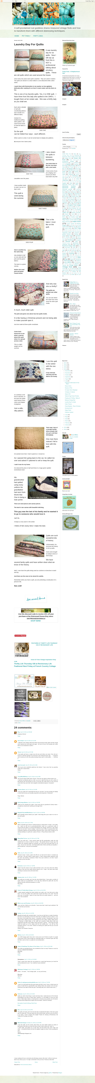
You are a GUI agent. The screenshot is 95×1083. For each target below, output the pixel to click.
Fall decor (66, 196)
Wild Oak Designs (22, 1022)
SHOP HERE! (36, 621)
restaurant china (66, 244)
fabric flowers (78, 195)
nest (72, 229)
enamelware (76, 193)
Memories (71, 225)
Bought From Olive (74, 293)
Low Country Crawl (73, 216)
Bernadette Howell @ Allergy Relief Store (27, 1003)
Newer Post (17, 1062)
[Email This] (34, 721)
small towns (74, 250)
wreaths (73, 274)
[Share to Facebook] (38, 721)
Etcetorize (20, 865)
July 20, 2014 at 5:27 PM (33, 838)
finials (65, 199)
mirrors (79, 226)
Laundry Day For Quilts (70, 402)
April (66, 418)
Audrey (19, 913)
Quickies (67, 241)
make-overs (77, 221)
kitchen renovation (76, 212)
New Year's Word (78, 229)
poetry (74, 237)
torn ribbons (68, 262)
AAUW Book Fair (66, 153)
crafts (70, 183)
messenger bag (77, 225)
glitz (80, 203)
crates (76, 183)
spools (72, 251)
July (66, 380)
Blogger (60, 1072)
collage (77, 178)
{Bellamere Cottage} (23, 969)
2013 (65, 427)
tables (79, 257)
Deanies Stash (21, 789)
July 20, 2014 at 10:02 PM (39, 890)
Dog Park (73, 190)
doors (63, 192)
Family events (75, 196)
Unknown (20, 993)
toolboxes (78, 260)
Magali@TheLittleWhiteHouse (25, 812)
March (67, 420)
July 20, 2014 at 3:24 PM (31, 789)
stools (70, 254)
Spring (77, 251)
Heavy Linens (68, 386)
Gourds (65, 205)
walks (68, 268)
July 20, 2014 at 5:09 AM (26, 732)
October (67, 374)
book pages (78, 168)
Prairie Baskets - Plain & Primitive (73, 406)
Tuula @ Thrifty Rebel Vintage (25, 890)
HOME (16, 36)
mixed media (68, 228)
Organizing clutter (66, 232)
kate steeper (21, 740)
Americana (76, 155)
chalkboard (70, 174)
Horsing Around (68, 408)
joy (78, 211)
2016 (65, 365)
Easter (71, 193)
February (67, 422)
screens (63, 248)
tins (74, 260)
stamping (71, 253)
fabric (72, 195)
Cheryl (19, 752)
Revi (19, 1009)
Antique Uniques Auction (74, 159)
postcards (74, 238)
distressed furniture (69, 186)
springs (64, 253)
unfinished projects (68, 263)
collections (65, 180)
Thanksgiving (78, 259)
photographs (78, 235)
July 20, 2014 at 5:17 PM (27, 822)
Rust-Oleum (67, 247)
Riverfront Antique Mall (68, 246)
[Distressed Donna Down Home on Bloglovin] (68, 140)
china (68, 175)
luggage (64, 218)
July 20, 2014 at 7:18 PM (29, 865)
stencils (64, 254)
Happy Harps (68, 410)
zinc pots (79, 274)
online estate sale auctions (74, 231)
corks (73, 180)
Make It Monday (66, 221)
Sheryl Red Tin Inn (22, 838)
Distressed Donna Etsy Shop (70, 184)
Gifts (70, 203)
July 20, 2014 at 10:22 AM (34, 776)
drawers (69, 192)
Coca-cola (72, 177)
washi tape (73, 268)
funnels (72, 202)
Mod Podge (77, 228)
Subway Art (77, 254)
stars (78, 253)
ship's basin (77, 248)
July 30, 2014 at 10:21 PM (26, 1009)
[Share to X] (37, 721)
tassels (71, 259)
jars (66, 211)
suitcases (64, 256)
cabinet (69, 172)
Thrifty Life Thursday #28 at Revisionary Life (33, 664)
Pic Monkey (67, 237)
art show (71, 162)
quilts (76, 241)
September (68, 376)
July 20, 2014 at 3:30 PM (34, 802)
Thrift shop (67, 260)
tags (66, 259)
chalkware (77, 174)
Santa (74, 247)
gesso (66, 203)
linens (19, 722)
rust (80, 245)
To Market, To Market (70, 392)
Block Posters (70, 167)
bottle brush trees (74, 170)
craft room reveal (73, 181)
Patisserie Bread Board (75, 313)
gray (66, 206)
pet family (70, 235)
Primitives (70, 240)
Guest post (70, 206)
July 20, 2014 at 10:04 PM (37, 903)
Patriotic (64, 235)
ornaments (77, 232)
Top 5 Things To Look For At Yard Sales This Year (75, 324)
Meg (19, 732)
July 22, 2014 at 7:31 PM (44, 982)
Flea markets (71, 199)
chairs (63, 174)
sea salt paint (70, 248)
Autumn (77, 162)
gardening (78, 202)
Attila (19, 852)
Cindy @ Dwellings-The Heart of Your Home (29, 946)
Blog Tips (77, 167)
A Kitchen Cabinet (69, 412)
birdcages (73, 165)
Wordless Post (76, 273)
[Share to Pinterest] (39, 721)
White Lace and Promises (24, 903)
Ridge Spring (76, 244)
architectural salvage (68, 161)
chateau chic (21, 877)
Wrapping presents (65, 274)
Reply (19, 736)
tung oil (79, 262)
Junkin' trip (65, 212)
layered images (65, 215)
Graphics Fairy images (74, 205)
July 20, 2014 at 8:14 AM (31, 765)
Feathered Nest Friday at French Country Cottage (35, 666)
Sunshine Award (72, 256)
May (66, 416)
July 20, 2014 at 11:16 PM (28, 913)
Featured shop (71, 197)
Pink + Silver (73, 303)
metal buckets (65, 226)
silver (68, 250)
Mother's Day (67, 229)
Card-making (77, 172)
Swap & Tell (67, 394)
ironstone (79, 209)
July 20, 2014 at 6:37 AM (27, 752)
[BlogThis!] (35, 721)
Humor (69, 209)
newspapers (66, 231)
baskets (68, 164)
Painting (76, 234)
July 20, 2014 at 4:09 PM (39, 812)
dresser (74, 192)
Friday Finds (72, 200)
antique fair (68, 158)
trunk (75, 262)
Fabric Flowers (68, 404)
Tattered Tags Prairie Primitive (72, 396)
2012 (65, 429)
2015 (65, 367)
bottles (63, 171)
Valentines (76, 263)
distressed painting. (67, 189)
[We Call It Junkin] (51, 687)
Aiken (75, 153)
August (67, 378)
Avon (63, 164)
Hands (76, 206)
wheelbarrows (66, 271)
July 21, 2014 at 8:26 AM (28, 935)
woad (70, 273)
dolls (78, 190)
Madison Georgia (72, 218)
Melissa (20, 935)
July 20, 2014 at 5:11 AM (30, 740)
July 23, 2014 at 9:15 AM (29, 993)
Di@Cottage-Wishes (23, 802)
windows (74, 271)
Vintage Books (73, 265)
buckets (76, 171)
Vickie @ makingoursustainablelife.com (28, 982)
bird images (65, 165)
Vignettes (64, 265)
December (67, 370)
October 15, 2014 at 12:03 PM (34, 1022)
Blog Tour (64, 168)
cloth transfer (65, 177)
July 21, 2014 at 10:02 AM (46, 946)
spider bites (66, 251)
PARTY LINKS (38, 36)
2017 (65, 363)
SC (78, 247)
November (67, 372)
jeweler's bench (72, 211)
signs (63, 250)
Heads (65, 208)
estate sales (65, 195)
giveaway (75, 203)
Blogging (71, 168)
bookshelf (66, 170)
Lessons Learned (75, 215)
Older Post (55, 1062)
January (67, 424)
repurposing (75, 243)
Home (36, 1062)
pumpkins (78, 240)
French (64, 200)
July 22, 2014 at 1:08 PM (34, 969)
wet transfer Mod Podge (76, 270)
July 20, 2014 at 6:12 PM (26, 852)
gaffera (50, 1072)
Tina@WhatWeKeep (23, 776)
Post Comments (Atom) (26, 1064)
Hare (80, 206)
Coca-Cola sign (70, 178)
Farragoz (64, 197)
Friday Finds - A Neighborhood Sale (74, 282)
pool (69, 238)
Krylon (66, 214)
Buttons (64, 172)
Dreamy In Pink (68, 388)
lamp (78, 214)
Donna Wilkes (74, 434)
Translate (73, 148)
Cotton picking (78, 180)
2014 (65, 369)
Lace (73, 214)
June (66, 414)
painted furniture (66, 234)
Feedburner (79, 197)
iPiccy (74, 209)
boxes (70, 171)
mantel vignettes (71, 223)
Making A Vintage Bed (70, 400)
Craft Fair (66, 181)
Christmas (75, 176)
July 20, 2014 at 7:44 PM (30, 877)
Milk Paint (73, 226)
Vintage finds (67, 267)
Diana (19, 822)
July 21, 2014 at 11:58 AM (30, 959)
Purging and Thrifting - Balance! (72, 398)
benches (76, 164)
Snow (80, 250)
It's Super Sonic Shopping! (71, 390)
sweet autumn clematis (71, 257)
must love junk (21, 765)
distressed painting (68, 187)
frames (78, 199)
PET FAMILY (26, 36)
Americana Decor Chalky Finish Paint (71, 156)
